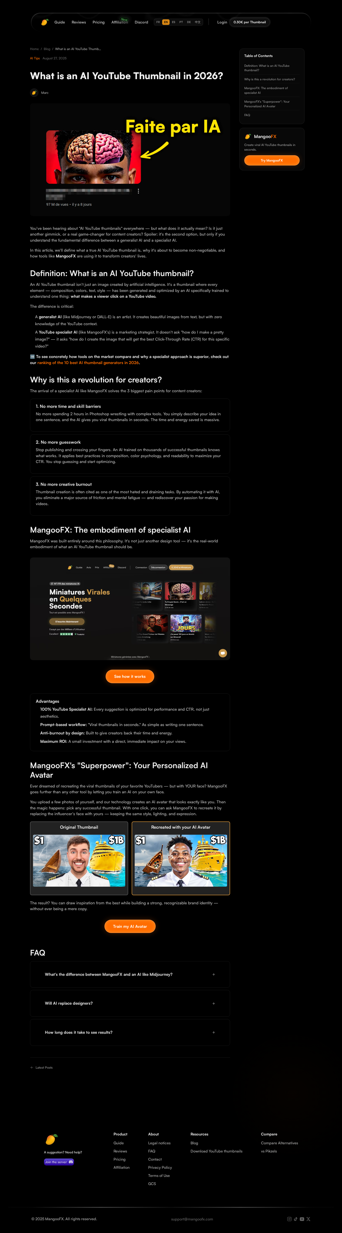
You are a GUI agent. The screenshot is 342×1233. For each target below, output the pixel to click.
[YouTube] (302, 1219)
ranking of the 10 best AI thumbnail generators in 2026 (88, 362)
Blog (47, 49)
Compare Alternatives (279, 1143)
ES (173, 22)
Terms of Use (159, 1175)
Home (34, 49)
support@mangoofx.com (192, 1219)
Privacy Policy (160, 1167)
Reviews (120, 1151)
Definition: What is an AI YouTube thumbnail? (266, 68)
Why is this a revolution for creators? (269, 79)
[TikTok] (295, 1219)
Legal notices (159, 1143)
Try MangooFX (272, 160)
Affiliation (122, 1167)
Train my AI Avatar (130, 926)
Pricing (120, 1159)
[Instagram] (289, 1219)
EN (166, 22)
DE (189, 22)
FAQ (247, 115)
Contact (155, 1159)
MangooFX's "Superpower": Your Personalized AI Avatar (267, 104)
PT (181, 22)
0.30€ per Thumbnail (250, 22)
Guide (119, 1143)
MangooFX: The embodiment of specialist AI (266, 90)
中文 (198, 22)
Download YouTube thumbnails (216, 1151)
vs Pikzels (269, 1151)
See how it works (130, 676)
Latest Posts (44, 1067)
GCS (152, 1183)
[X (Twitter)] (308, 1219)
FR (158, 22)
